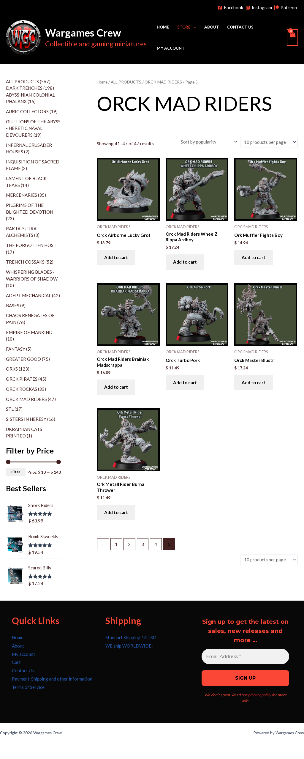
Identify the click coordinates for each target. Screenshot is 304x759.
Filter (15, 472)
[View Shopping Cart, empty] (292, 37)
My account (171, 48)
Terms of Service (28, 687)
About (211, 27)
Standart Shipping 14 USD (130, 637)
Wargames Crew (83, 32)
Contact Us (240, 27)
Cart (16, 662)
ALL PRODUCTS (126, 81)
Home (163, 27)
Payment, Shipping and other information (52, 678)
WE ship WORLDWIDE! (129, 645)
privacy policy (259, 694)
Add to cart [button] (116, 257)
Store (184, 27)
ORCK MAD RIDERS (163, 81)
